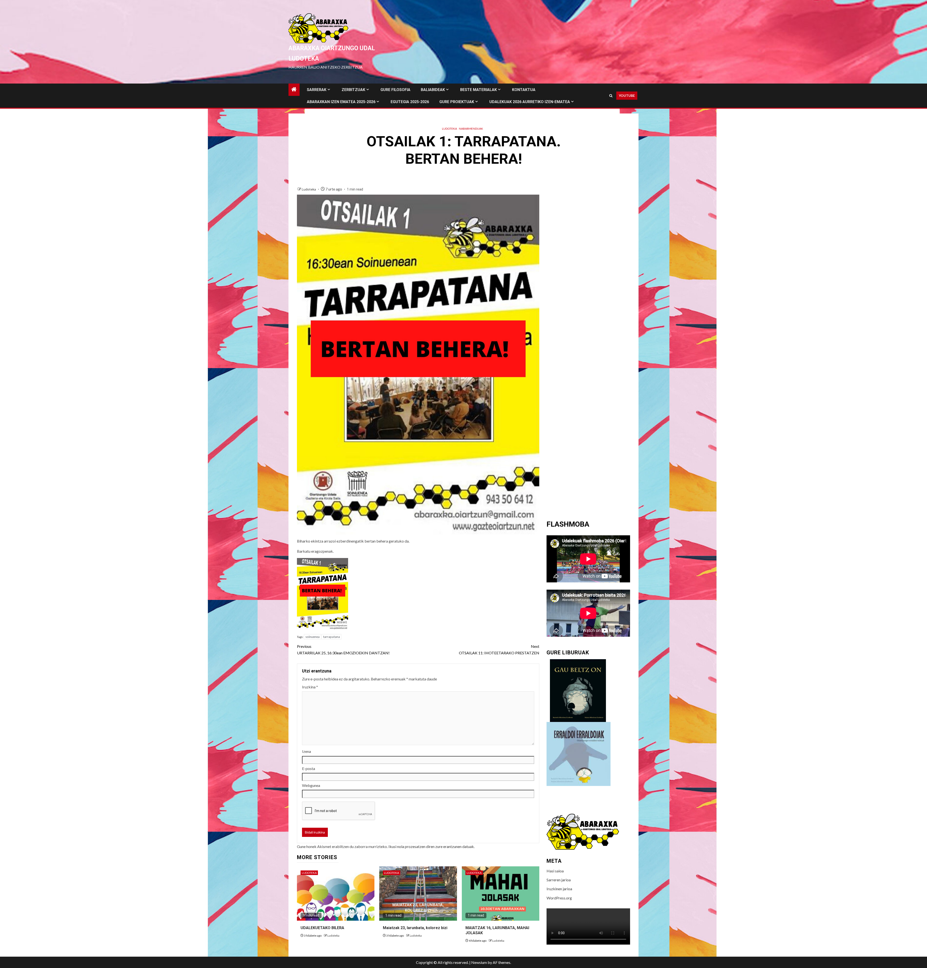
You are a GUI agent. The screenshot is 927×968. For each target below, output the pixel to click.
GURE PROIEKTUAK (456, 101)
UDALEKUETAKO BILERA (322, 928)
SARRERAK (316, 89)
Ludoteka (449, 128)
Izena (306, 751)
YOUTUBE (627, 95)
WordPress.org (559, 898)
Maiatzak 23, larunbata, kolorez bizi (415, 928)
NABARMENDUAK (471, 128)
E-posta (308, 768)
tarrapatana (331, 637)
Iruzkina (310, 687)
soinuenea (312, 637)
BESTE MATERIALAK (478, 89)
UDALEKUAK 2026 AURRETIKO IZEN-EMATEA (529, 101)
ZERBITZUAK (353, 89)
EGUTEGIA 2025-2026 (410, 101)
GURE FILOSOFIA (395, 89)
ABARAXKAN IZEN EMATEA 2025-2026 (341, 101)
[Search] (611, 95)
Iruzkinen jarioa (559, 888)
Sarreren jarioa (559, 879)
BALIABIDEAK (433, 89)
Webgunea (311, 785)
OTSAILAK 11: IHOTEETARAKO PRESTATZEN (499, 649)
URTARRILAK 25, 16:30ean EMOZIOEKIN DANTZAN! (343, 649)
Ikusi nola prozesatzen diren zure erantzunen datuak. (431, 846)
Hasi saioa (555, 871)
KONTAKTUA (523, 89)
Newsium (479, 962)
